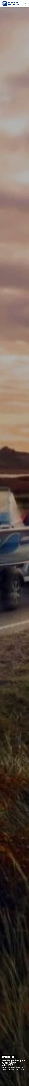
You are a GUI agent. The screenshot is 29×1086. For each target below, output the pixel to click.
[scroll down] (3, 1073)
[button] (25, 3)
